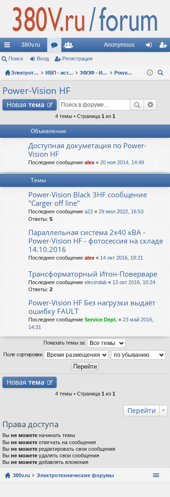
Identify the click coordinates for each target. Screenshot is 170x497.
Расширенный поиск (150, 104)
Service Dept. (101, 319)
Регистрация (77, 58)
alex (89, 162)
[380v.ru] (85, 19)
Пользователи (70, 47)
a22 (89, 211)
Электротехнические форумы (75, 475)
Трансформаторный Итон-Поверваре (92, 274)
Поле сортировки (23, 354)
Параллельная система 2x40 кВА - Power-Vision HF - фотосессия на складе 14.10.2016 (95, 241)
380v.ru (30, 45)
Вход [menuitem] (151, 47)
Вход (43, 58)
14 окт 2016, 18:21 (121, 258)
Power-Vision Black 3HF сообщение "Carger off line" (87, 199)
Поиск (15, 58)
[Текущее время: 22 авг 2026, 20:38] (150, 73)
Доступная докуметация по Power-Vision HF (87, 150)
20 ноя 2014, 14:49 (122, 162)
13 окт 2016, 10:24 (133, 282)
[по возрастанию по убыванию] (139, 355)
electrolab (96, 282)
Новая (25, 104)
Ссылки (9, 47)
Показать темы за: (65, 342)
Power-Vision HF (36, 90)
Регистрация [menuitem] (165, 47)
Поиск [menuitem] (162, 74)
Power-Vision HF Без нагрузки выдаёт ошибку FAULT (91, 307)
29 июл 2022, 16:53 (121, 211)
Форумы (56, 47)
